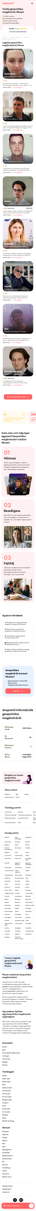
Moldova (17, 902)
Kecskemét (6, 1152)
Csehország (18, 855)
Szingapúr (18, 928)
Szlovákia (28, 928)
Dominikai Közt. (28, 859)
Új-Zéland (28, 934)
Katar (27, 887)
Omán (17, 911)
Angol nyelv (6, 1078)
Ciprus (27, 852)
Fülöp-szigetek (17, 871)
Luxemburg (18, 896)
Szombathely (6, 1158)
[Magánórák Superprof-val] (8, 3)
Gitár (4, 1106)
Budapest (7, 794)
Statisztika (6, 1109)
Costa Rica (8, 855)
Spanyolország (19, 920)
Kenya (17, 890)
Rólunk (4, 1047)
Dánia (27, 855)
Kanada (17, 887)
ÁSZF (4, 1050)
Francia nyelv (7, 1096)
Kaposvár (5, 1174)
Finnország (18, 867)
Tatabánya (6, 1167)
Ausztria (17, 842)
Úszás (4, 1118)
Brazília (28, 848)
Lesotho (17, 893)
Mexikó (7, 902)
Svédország (18, 923)
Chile (16, 852)
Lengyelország (9, 893)
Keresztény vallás (10, 822)
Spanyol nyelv (7, 1087)
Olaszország (8, 911)
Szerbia (7, 928)
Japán (27, 884)
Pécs (3, 1143)
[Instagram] (21, 1200)
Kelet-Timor (8, 890)
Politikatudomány (10, 818)
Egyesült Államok (17, 863)
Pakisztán (29, 911)
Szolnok (5, 1164)
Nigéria (17, 908)
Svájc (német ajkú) (8, 924)
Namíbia (17, 905)
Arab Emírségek (18, 838)
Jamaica (17, 884)
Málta (6, 899)
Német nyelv (6, 1081)
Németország (30, 905)
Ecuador (7, 863)
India (27, 878)
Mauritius (28, 899)
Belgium (7, 845)
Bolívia (27, 845)
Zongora (5, 1103)
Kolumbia (28, 890)
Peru (27, 914)
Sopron (4, 1171)
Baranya (26, 37)
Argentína (28, 837)
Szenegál (28, 923)
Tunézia (7, 934)
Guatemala (18, 875)
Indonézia (7, 881)
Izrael (6, 884)
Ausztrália (8, 842)
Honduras (7, 878)
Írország (17, 881)
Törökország (29, 931)
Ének (3, 1084)
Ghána (27, 870)
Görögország (8, 875)
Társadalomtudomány (24, 815)
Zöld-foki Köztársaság (19, 937)
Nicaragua (8, 908)
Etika (19, 822)
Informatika (6, 1090)
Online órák (6, 1059)
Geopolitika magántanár (15, 37)
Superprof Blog (7, 1186)
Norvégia (28, 908)
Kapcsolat (6, 1192)
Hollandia (28, 875)
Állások (4, 1065)
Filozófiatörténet (23, 818)
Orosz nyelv (6, 1112)
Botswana (18, 848)
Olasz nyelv (6, 1093)
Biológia (5, 1115)
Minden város (6, 1177)
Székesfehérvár (9, 797)
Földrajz (20, 812)
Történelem (8, 812)
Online (17, 797)
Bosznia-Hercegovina (8, 848)
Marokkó (17, 899)
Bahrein (28, 842)
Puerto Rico (18, 917)
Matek (4, 1075)
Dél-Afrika (8, 858)
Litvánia (7, 896)
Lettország (29, 893)
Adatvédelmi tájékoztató (11, 1053)
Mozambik (8, 905)
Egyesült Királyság (28, 863)
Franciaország (9, 870)
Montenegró (29, 902)
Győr (17, 794)
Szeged (26, 794)
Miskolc (4, 1140)
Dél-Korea (18, 858)
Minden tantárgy (8, 1121)
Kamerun (7, 887)
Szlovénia (7, 931)
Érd (3, 1161)
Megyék (4, 1062)
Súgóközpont (6, 1189)
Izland (27, 881)
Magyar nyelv (7, 1099)
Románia (28, 917)
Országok (5, 1056)
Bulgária (7, 852)
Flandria (28, 867)
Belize (17, 845)
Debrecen (5, 1134)
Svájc (27, 920)
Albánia (7, 837)
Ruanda (7, 920)
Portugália (8, 917)
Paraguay (18, 914)
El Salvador (8, 867)
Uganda (17, 934)
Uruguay (7, 937)
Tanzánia (18, 931)
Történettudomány (10, 815)
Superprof (4, 37)
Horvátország (19, 878)
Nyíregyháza (6, 1149)
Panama (7, 914)
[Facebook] (15, 1200)
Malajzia (28, 896)
